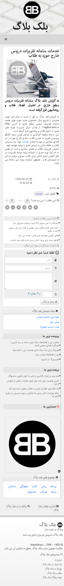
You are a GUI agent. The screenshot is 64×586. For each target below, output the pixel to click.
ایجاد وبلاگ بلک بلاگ (52, 577)
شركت (43, 491)
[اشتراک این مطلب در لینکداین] (30, 207)
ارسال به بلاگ (49, 302)
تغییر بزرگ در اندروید (50, 359)
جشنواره (32, 491)
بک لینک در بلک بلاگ (52, 564)
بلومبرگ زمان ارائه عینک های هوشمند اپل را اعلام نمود (36, 350)
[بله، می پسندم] (27, 200)
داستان (12, 486)
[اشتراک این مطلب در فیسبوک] (18, 207)
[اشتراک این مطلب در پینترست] (35, 207)
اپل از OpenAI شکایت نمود (47, 354)
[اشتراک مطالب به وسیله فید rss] (7, 207)
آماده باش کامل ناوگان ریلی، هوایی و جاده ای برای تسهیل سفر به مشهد (33, 229)
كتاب (35, 486)
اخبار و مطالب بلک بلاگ (48, 508)
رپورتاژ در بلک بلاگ (53, 569)
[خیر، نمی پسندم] (12, 200)
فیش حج (54, 322)
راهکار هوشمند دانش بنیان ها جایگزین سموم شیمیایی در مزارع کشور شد (32, 395)
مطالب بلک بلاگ (54, 573)
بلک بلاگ (30, 26)
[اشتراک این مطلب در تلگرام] (24, 207)
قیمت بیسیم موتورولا (49, 327)
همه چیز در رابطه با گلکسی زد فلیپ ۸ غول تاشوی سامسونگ (33, 376)
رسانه (53, 491)
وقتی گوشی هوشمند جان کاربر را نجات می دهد (38, 235)
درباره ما (58, 560)
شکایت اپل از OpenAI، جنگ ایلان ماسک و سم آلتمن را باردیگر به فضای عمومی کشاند (35, 344)
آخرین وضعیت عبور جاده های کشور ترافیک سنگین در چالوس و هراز (33, 382)
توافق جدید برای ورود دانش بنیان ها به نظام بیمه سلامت (34, 240)
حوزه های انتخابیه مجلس (47, 317)
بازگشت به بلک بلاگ (16, 506)
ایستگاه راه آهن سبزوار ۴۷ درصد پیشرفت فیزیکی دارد (35, 223)
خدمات (25, 142)
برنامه (53, 486)
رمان (43, 486)
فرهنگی (24, 486)
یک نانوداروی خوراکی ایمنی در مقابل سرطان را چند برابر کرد (34, 388)
